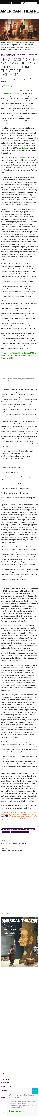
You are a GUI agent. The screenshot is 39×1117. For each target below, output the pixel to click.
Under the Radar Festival (20, 832)
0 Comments (11, 56)
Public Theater (29, 829)
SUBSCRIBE (5, 1083)
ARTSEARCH (5, 1090)
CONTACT (4, 1098)
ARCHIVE (4, 1094)
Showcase (6, 832)
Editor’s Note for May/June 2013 (12, 849)
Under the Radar (23, 148)
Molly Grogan (8, 86)
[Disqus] (19, 884)
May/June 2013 (20, 54)
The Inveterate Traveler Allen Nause (13, 842)
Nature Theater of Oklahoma (12, 829)
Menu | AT (10, 2)
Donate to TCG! (16, 1111)
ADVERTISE (5, 1079)
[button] (3, 2)
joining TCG (4, 816)
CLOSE (35, 1091)
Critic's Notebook (8, 54)
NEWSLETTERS (6, 1087)
